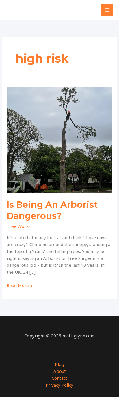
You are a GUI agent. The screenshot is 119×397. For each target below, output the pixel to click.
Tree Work (18, 226)
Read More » (20, 285)
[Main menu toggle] (107, 10)
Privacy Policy (59, 385)
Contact (59, 378)
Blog (59, 364)
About (59, 371)
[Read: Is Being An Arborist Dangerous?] (59, 139)
